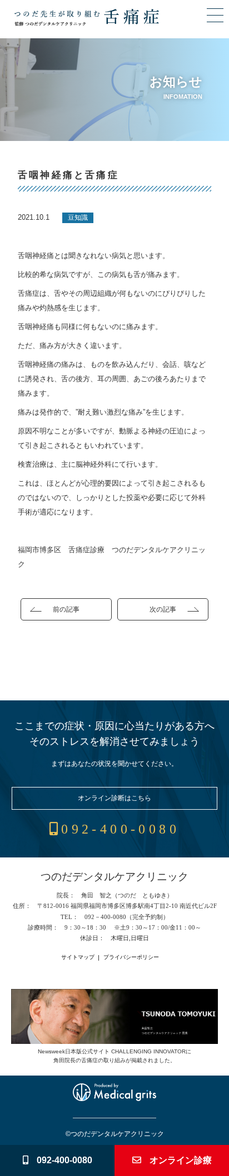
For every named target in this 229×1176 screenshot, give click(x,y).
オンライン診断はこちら (114, 798)
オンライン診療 (181, 1160)
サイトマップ (77, 957)
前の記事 (66, 609)
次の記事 (163, 609)
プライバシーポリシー (131, 957)
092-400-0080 (120, 829)
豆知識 (78, 217)
